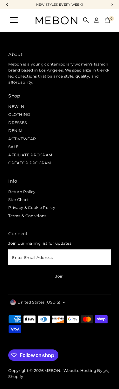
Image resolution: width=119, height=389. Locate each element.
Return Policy (22, 191)
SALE (13, 146)
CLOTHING (19, 114)
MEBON (52, 370)
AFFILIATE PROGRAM (30, 155)
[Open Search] (86, 20)
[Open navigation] (14, 20)
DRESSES (17, 122)
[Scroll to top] (106, 371)
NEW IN (16, 106)
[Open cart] (107, 20)
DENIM (15, 130)
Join (59, 276)
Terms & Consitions (27, 215)
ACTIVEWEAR (22, 138)
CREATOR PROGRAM (29, 162)
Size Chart (18, 199)
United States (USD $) (38, 302)
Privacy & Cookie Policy (31, 207)
